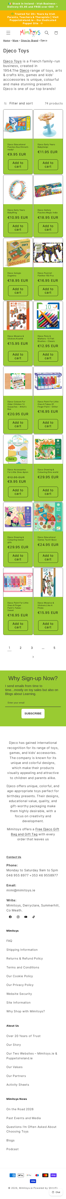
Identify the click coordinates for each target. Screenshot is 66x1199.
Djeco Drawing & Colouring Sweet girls (16, 539)
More (15, 40)
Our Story (13, 1044)
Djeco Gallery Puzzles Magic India (48, 211)
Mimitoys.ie (26, 1188)
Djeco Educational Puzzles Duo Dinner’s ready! (18, 147)
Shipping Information (22, 949)
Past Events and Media (23, 1118)
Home (6, 40)
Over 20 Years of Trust (23, 1036)
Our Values (14, 1067)
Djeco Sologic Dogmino (14, 274)
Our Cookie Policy (19, 976)
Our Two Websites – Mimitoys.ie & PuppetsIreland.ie (31, 1056)
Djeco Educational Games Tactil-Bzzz (47, 538)
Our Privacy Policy (20, 985)
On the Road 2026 (19, 1109)
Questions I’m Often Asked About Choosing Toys (31, 1129)
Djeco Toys (12, 61)
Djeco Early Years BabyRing (16, 211)
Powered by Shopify (45, 1188)
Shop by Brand (29, 40)
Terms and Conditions (22, 967)
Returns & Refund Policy (24, 958)
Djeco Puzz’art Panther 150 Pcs (46, 274)
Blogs (10, 1140)
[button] (8, 32)
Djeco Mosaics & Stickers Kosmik (16, 337)
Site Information (18, 1002)
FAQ (9, 940)
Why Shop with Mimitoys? (25, 1011)
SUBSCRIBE (33, 713)
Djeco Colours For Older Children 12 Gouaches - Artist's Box (17, 405)
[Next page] (32, 656)
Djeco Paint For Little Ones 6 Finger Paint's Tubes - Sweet (18, 606)
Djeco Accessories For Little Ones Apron (18, 470)
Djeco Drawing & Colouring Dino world (48, 470)
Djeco (24, 70)
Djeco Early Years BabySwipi (46, 145)
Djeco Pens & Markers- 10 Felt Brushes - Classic (46, 338)
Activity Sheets (17, 1084)
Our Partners (16, 1076)
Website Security (19, 993)
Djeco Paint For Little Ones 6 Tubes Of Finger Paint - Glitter (48, 404)
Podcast (12, 1149)
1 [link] (9, 648)
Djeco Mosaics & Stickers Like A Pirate (46, 605)
